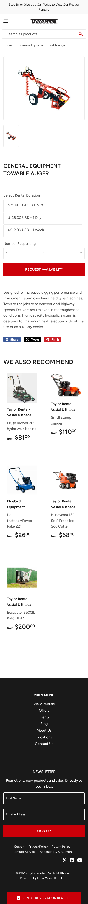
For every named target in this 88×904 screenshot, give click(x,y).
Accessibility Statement (56, 852)
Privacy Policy (38, 846)
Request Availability (44, 269)
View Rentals (44, 704)
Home (7, 45)
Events (44, 717)
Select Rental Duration (21, 195)
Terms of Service (24, 852)
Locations (44, 737)
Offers (44, 710)
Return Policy (61, 846)
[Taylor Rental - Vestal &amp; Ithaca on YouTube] (79, 860)
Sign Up (44, 831)
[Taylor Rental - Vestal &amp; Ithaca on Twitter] (64, 860)
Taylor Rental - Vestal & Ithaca (48, 873)
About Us (44, 730)
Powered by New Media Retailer (42, 878)
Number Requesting (19, 243)
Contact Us (44, 744)
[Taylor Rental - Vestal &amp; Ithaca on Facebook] (72, 860)
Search (19, 846)
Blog (44, 724)
